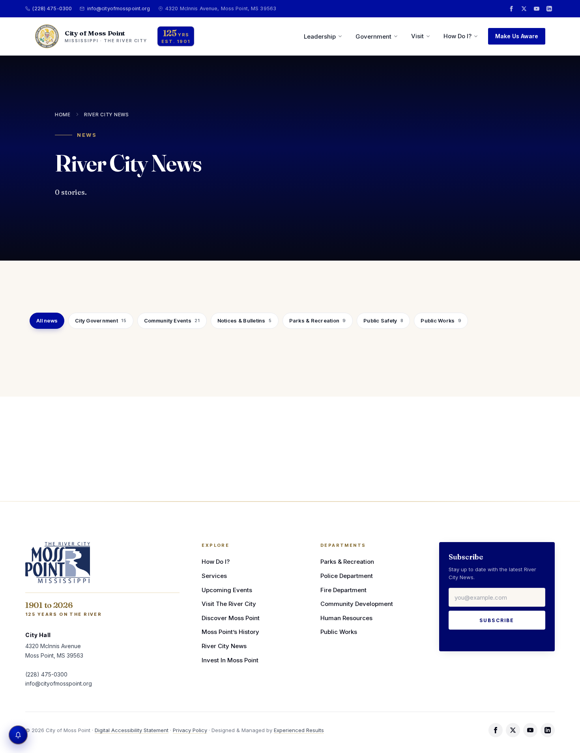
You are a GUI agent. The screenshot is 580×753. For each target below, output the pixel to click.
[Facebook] (511, 8)
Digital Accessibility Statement (131, 730)
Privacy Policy (190, 730)
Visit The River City (229, 604)
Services (214, 576)
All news (47, 320)
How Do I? (457, 36)
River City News (106, 114)
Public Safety (383, 320)
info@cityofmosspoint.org (118, 8)
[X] (523, 8)
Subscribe (496, 620)
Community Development (356, 604)
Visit (417, 36)
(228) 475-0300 (52, 8)
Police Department (346, 576)
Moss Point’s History (230, 632)
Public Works (441, 320)
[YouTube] (536, 8)
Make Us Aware (516, 36)
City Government (101, 320)
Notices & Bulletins (244, 320)
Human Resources (346, 618)
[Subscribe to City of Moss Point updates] (18, 734)
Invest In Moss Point (230, 660)
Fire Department (343, 590)
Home (63, 114)
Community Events (172, 320)
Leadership (320, 36)
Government (373, 36)
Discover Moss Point (231, 618)
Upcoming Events (227, 590)
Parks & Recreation (317, 320)
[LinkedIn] (549, 8)
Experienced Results (299, 730)
